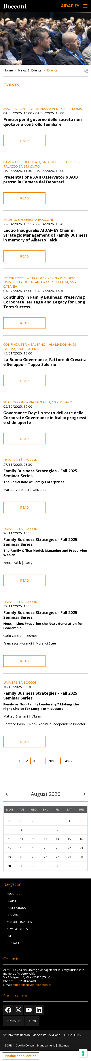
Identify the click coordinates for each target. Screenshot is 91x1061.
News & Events (30, 70)
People (12, 901)
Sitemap (63, 1045)
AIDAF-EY (70, 5)
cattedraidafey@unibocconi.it (31, 985)
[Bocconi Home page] (15, 6)
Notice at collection (20, 1056)
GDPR (8, 1045)
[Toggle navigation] (85, 6)
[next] (84, 794)
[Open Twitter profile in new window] (18, 1010)
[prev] (6, 794)
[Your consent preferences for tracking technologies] (83, 1053)
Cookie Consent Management (35, 1045)
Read (24, 140)
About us (13, 894)
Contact (13, 943)
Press (11, 936)
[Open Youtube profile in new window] (29, 1010)
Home (8, 70)
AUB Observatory (19, 922)
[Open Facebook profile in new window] (8, 1010)
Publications (16, 908)
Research (14, 915)
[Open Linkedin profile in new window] (39, 1010)
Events (52, 70)
